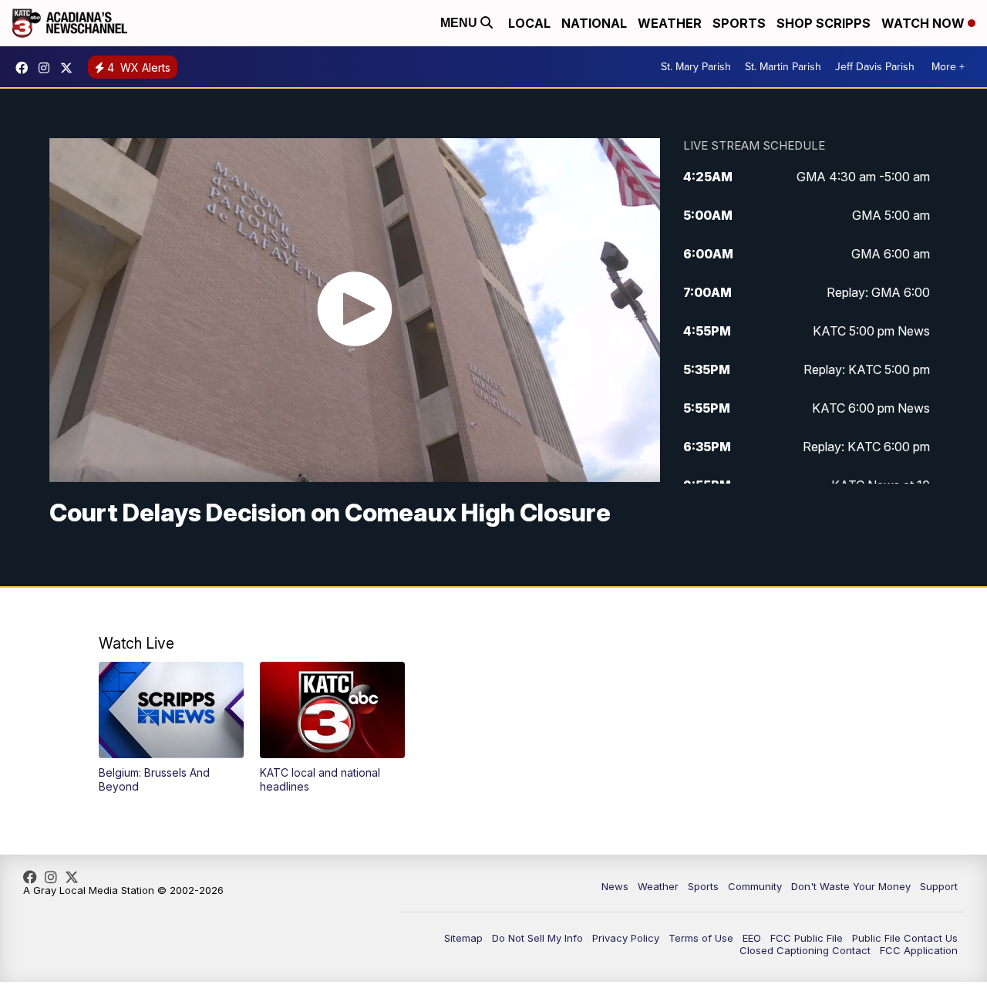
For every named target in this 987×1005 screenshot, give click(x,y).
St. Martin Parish (783, 67)
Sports (739, 23)
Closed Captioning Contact (805, 950)
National (594, 23)
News (614, 886)
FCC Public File (806, 938)
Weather (670, 23)
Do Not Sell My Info (537, 938)
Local (529, 23)
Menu (460, 22)
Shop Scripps (823, 23)
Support (939, 886)
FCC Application (919, 950)
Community (755, 886)
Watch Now (924, 23)
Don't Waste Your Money (851, 886)
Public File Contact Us (905, 938)
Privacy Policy (625, 938)
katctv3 (25, 68)
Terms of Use (701, 938)
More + (948, 67)
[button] (171, 728)
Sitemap (463, 938)
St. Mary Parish (696, 67)
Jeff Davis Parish (875, 67)
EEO (752, 938)
